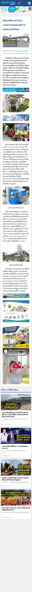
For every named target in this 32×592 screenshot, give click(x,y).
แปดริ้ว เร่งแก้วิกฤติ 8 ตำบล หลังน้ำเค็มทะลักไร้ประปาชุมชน (15, 479)
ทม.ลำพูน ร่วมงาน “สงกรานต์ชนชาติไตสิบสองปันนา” (16, 509)
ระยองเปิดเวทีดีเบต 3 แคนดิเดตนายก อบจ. (15, 447)
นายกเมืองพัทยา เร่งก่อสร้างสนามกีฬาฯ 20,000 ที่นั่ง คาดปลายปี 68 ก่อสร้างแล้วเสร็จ (15, 415)
